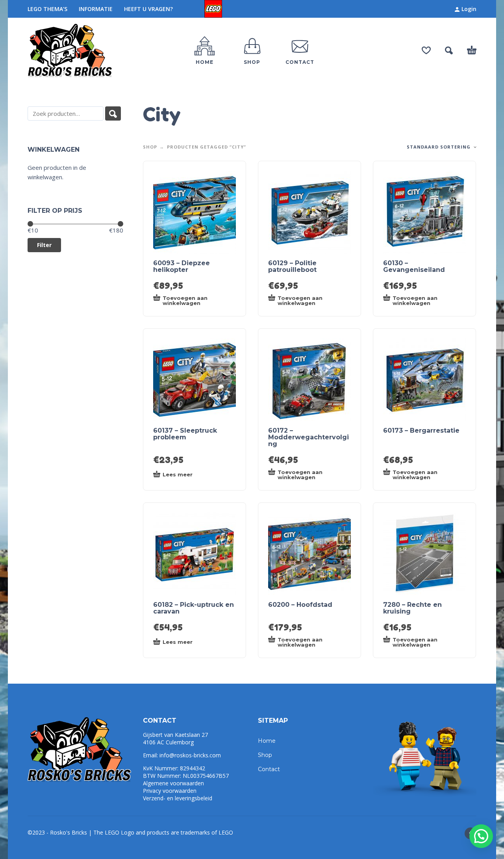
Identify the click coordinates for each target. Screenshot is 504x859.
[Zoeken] (113, 113)
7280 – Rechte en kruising (412, 608)
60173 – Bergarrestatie (421, 430)
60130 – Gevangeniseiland (414, 266)
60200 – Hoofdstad (300, 604)
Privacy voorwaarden (169, 790)
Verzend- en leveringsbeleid (177, 798)
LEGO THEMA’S (47, 9)
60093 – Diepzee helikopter (181, 266)
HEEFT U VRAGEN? (148, 9)
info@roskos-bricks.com (190, 755)
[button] (481, 836)
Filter (44, 245)
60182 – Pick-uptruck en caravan (193, 608)
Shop (150, 147)
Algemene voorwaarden (173, 783)
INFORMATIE (96, 9)
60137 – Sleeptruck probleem (185, 434)
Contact (269, 769)
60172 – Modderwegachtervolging (308, 437)
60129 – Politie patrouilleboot (292, 266)
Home (267, 740)
